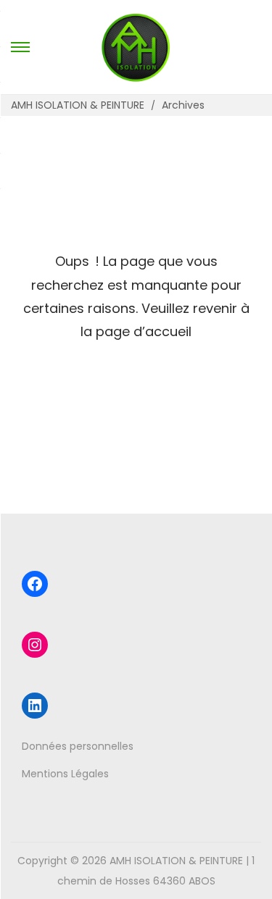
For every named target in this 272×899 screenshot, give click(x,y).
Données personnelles (77, 746)
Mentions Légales (65, 773)
